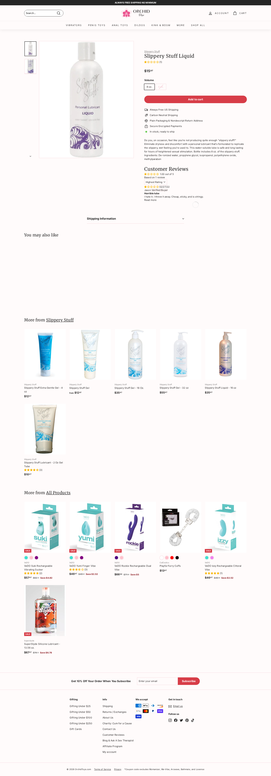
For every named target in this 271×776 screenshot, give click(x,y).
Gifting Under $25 (80, 706)
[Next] (30, 155)
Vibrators (74, 25)
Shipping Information (101, 218)
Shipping (108, 706)
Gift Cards (76, 729)
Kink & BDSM (160, 25)
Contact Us (109, 729)
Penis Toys (97, 25)
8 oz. (149, 86)
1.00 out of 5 (167, 174)
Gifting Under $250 (81, 723)
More (181, 25)
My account (110, 751)
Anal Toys (120, 25)
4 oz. (161, 86)
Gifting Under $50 (80, 711)
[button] (151, 62)
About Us (108, 717)
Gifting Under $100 (81, 717)
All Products (58, 492)
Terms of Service (102, 769)
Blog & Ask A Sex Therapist (118, 740)
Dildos (139, 25)
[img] (151, 186)
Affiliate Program (112, 746)
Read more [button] (150, 199)
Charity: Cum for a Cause (117, 723)
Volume (149, 80)
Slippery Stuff (152, 51)
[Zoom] (86, 99)
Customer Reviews (113, 734)
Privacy (117, 769)
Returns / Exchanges (114, 711)
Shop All (198, 25)
